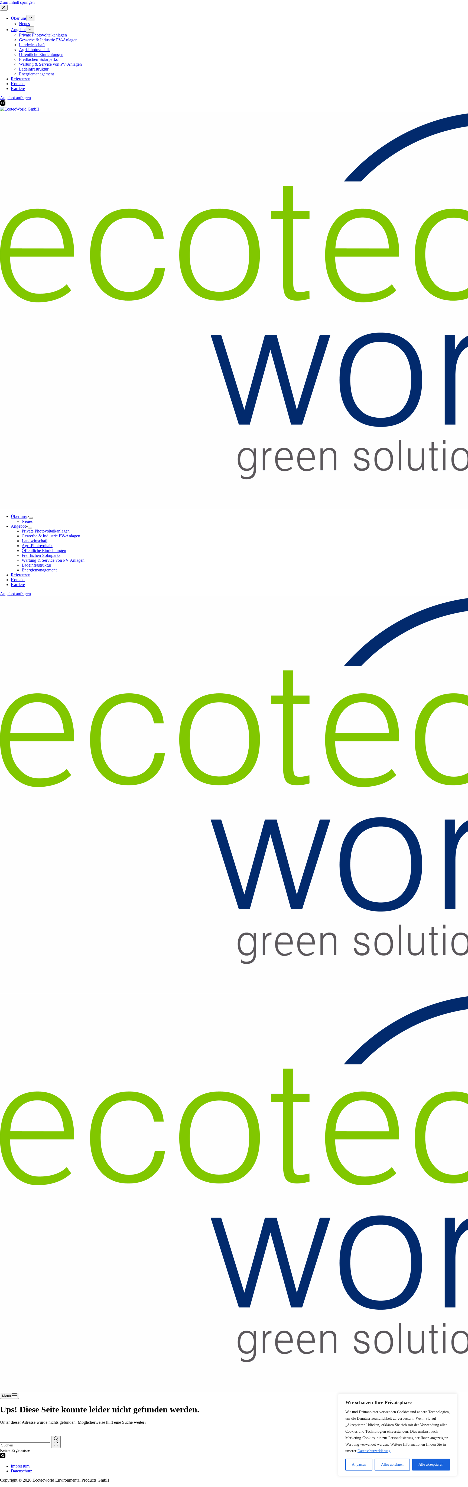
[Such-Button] (56, 1442)
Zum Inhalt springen (17, 2)
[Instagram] (2, 1457)
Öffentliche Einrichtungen (44, 550)
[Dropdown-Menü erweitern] (31, 518)
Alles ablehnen (392, 1464)
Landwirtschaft (34, 540)
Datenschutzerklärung (374, 1451)
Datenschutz (21, 1471)
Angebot (18, 526)
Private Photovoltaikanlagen (46, 531)
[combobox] (25, 1445)
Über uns (19, 516)
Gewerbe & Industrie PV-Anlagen (51, 536)
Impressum (20, 1466)
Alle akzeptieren (430, 1464)
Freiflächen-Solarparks (41, 555)
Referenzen (20, 575)
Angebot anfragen (15, 593)
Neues (27, 521)
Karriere (18, 584)
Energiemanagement (39, 570)
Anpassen (359, 1464)
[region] (397, 1434)
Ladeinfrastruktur (36, 565)
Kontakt (18, 579)
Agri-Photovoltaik (37, 545)
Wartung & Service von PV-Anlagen (53, 560)
